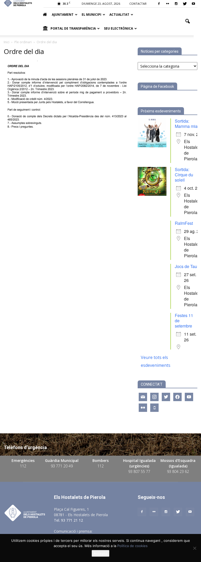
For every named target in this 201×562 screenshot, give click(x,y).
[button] (187, 21)
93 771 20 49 (62, 465)
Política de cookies (132, 546)
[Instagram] (176, 4)
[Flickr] (167, 4)
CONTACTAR (138, 4)
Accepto (100, 553)
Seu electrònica (118, 28)
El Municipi (91, 14)
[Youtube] (193, 4)
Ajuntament (63, 14)
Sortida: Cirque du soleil (184, 174)
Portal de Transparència (73, 28)
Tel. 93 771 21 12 (68, 520)
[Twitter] (185, 4)
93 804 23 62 (178, 471)
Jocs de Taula (187, 266)
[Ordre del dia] (67, 131)
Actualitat (119, 14)
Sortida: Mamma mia (186, 123)
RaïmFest (184, 223)
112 (23, 465)
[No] (194, 548)
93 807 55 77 (139, 471)
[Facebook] (159, 4)
